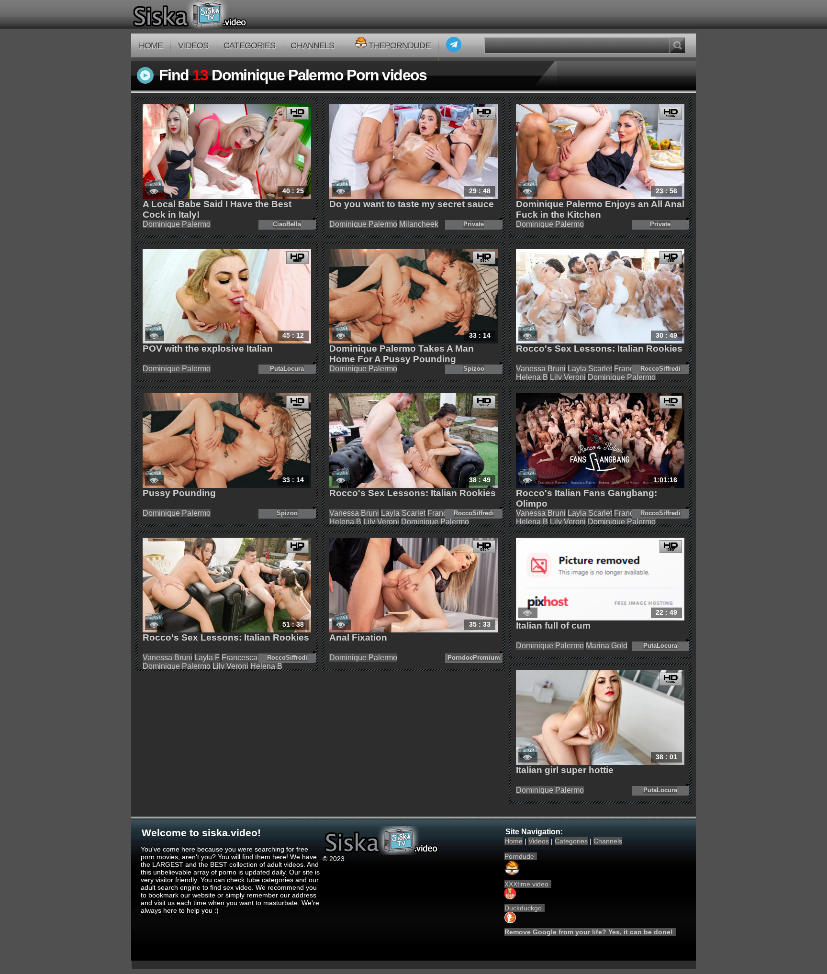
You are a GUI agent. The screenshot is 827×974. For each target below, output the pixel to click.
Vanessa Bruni (541, 369)
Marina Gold (606, 646)
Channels (312, 45)
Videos (193, 45)
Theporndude (399, 45)
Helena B (532, 377)
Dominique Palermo (177, 224)
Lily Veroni (568, 377)
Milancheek (418, 224)
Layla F (207, 657)
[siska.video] (225, 14)
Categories (249, 45)
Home (151, 45)
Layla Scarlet (590, 369)
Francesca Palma (251, 657)
